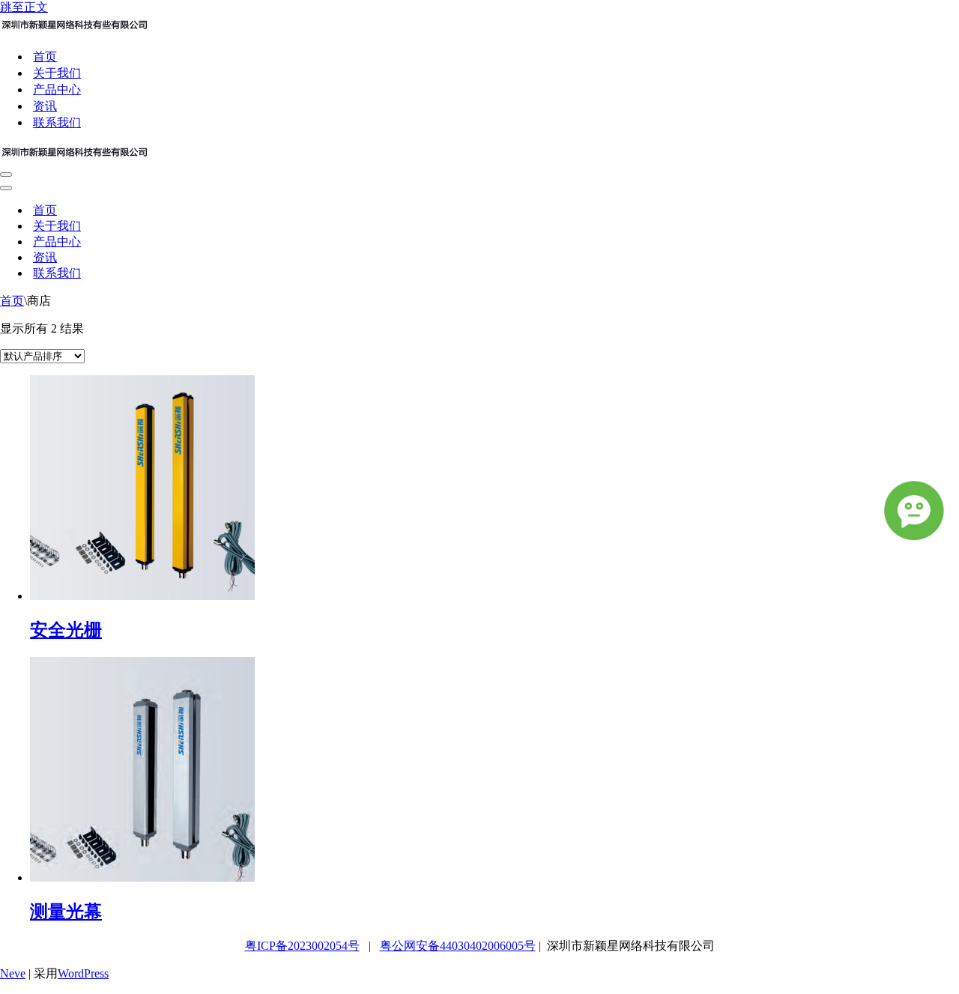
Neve (12, 973)
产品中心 (57, 89)
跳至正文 (24, 7)
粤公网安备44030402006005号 (458, 945)
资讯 (45, 106)
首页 (45, 56)
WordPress (83, 973)
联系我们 (57, 122)
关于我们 (57, 73)
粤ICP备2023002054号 (302, 945)
